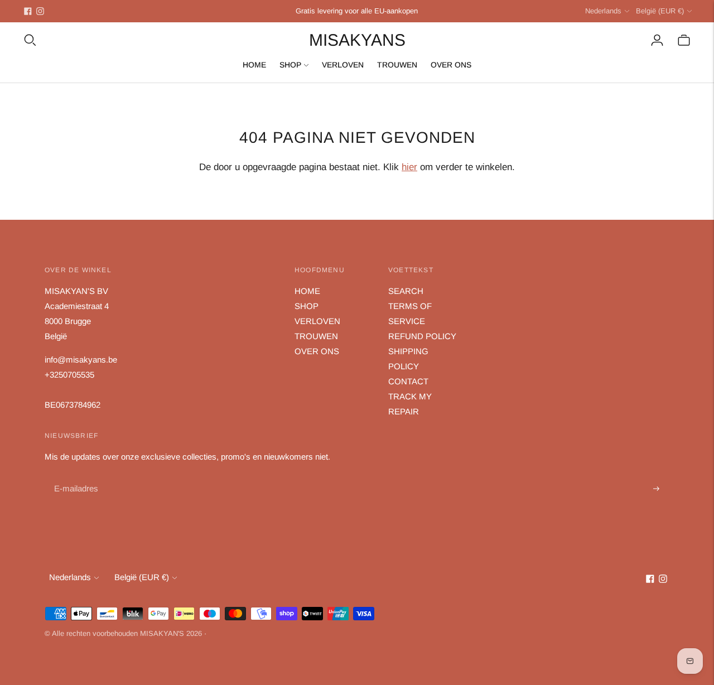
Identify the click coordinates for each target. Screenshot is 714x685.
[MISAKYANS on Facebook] (28, 11)
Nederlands (603, 11)
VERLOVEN (343, 64)
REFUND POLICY (422, 336)
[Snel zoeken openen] (30, 40)
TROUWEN (397, 64)
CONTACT (408, 381)
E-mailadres (75, 476)
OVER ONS (451, 64)
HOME (254, 64)
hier (409, 167)
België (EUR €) (660, 11)
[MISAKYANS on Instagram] (40, 11)
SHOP (290, 64)
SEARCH (405, 291)
